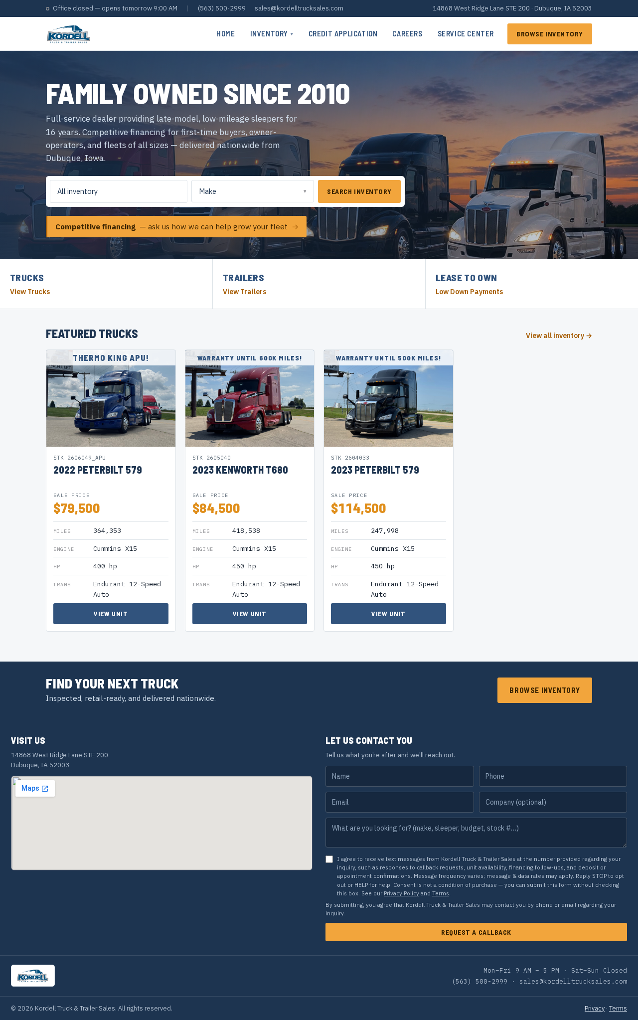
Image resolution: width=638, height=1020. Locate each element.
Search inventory (359, 191)
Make (207, 191)
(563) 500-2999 (222, 8)
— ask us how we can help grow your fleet (177, 226)
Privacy (595, 1008)
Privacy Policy (401, 893)
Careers (407, 33)
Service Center (466, 33)
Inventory (272, 33)
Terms (440, 893)
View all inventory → (559, 335)
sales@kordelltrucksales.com (299, 8)
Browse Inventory (549, 33)
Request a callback (476, 932)
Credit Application (343, 33)
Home (225, 33)
